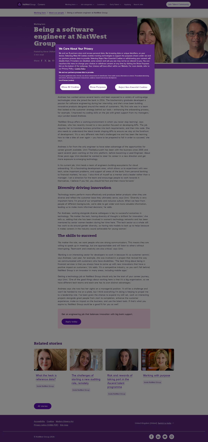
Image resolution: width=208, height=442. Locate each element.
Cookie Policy (80, 69)
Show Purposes (98, 87)
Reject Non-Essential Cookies (133, 87)
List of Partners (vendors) (66, 80)
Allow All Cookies (70, 87)
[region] (105, 69)
